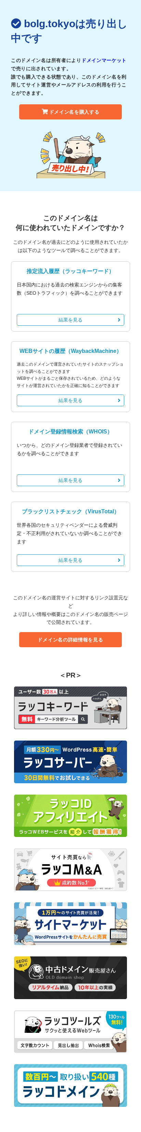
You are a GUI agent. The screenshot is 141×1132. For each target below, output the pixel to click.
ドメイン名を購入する (74, 112)
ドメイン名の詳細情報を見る (70, 639)
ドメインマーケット (104, 60)
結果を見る (70, 320)
